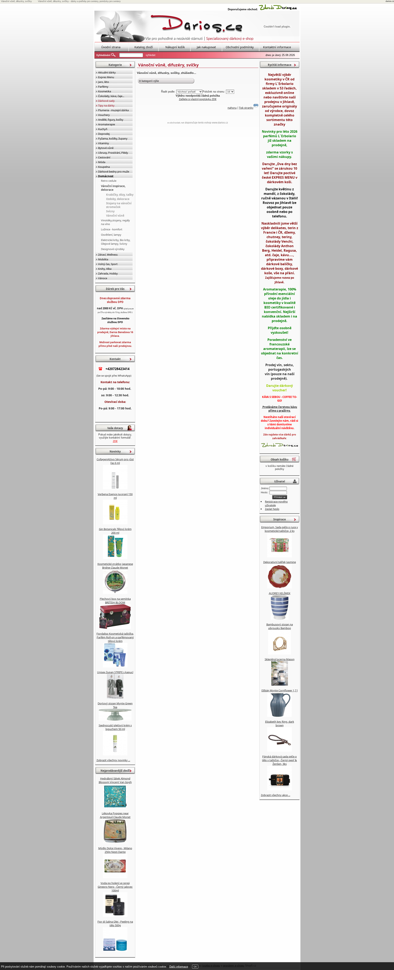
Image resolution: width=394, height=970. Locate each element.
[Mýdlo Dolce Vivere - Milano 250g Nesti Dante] (115, 877)
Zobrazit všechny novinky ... (113, 760)
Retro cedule (108, 181)
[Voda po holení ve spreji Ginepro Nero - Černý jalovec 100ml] (115, 916)
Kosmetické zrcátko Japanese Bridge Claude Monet (115, 565)
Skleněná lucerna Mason (279, 659)
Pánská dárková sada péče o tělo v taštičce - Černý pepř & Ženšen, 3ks (279, 760)
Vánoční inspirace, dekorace (113, 188)
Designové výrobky (113, 249)
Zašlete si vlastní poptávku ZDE (197, 99)
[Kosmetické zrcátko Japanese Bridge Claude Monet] (115, 593)
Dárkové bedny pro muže (113, 171)
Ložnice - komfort (111, 229)
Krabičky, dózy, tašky (119, 195)
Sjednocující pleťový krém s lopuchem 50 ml (115, 727)
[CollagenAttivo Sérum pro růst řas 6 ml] (115, 488)
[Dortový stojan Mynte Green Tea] (115, 719)
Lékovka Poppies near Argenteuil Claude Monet (115, 815)
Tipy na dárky (106, 105)
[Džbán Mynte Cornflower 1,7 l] (279, 716)
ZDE (115, 441)
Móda (101, 162)
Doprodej (104, 134)
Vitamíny (103, 143)
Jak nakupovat (206, 47)
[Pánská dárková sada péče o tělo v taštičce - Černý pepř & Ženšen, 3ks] (279, 789)
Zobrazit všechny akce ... (275, 795)
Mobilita (103, 259)
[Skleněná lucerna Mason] (279, 685)
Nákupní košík (175, 47)
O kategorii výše (149, 81)
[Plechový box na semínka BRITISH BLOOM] (115, 628)
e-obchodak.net (175, 122)
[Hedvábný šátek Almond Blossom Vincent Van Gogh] (115, 807)
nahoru (232, 108)
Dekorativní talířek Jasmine (279, 562)
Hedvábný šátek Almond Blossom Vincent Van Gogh (115, 780)
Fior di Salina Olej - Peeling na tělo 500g (115, 923)
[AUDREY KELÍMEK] (280, 618)
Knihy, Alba (104, 269)
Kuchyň (102, 129)
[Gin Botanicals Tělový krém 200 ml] (115, 558)
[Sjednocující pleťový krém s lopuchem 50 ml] (115, 754)
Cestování (104, 157)
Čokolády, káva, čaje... (111, 96)
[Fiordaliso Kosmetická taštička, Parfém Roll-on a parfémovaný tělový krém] (115, 666)
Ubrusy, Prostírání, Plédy (113, 152)
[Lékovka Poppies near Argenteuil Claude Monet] (115, 842)
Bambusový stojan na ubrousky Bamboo (279, 626)
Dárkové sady (106, 101)
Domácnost (105, 176)
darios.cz (390, 1)
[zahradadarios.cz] (278, 9)
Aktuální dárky (107, 72)
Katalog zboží (143, 47)
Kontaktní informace (277, 47)
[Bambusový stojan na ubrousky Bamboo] (279, 653)
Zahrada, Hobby (108, 273)
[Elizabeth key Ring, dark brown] (279, 751)
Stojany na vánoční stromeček (119, 205)
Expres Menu (106, 77)
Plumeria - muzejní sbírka (113, 110)
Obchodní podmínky (240, 47)
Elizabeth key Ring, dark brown (279, 723)
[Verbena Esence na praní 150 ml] (115, 523)
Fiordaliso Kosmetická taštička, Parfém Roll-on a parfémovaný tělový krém (115, 637)
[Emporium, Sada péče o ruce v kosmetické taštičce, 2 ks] (279, 556)
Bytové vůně (105, 148)
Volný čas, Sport (108, 264)
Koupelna (104, 167)
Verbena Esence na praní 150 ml (115, 496)
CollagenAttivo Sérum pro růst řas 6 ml (115, 461)
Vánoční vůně (115, 215)
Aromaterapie (106, 124)
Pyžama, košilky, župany (112, 138)
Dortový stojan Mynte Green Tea (115, 705)
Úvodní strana (110, 47)
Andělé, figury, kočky (110, 119)
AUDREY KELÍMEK (279, 593)
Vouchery (104, 115)
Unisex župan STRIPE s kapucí (115, 672)
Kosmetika (104, 91)
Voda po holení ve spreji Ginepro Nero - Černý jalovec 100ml (115, 886)
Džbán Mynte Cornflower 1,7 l (279, 690)
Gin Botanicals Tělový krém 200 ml (115, 531)
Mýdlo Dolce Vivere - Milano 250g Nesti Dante (115, 850)
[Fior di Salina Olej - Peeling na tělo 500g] (115, 951)
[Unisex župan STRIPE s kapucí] (115, 697)
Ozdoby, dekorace (117, 199)
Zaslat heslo (272, 509)
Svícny (110, 211)
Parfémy (103, 86)
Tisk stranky (246, 108)
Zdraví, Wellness (108, 254)
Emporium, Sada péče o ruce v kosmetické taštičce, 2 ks (279, 529)
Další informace (178, 966)
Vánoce (102, 278)
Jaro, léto (103, 82)
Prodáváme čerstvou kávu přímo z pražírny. (279, 408)
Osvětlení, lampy (111, 235)
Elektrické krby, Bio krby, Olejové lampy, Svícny (115, 242)
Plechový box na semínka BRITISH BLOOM (115, 600)
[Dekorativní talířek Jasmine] (279, 587)
